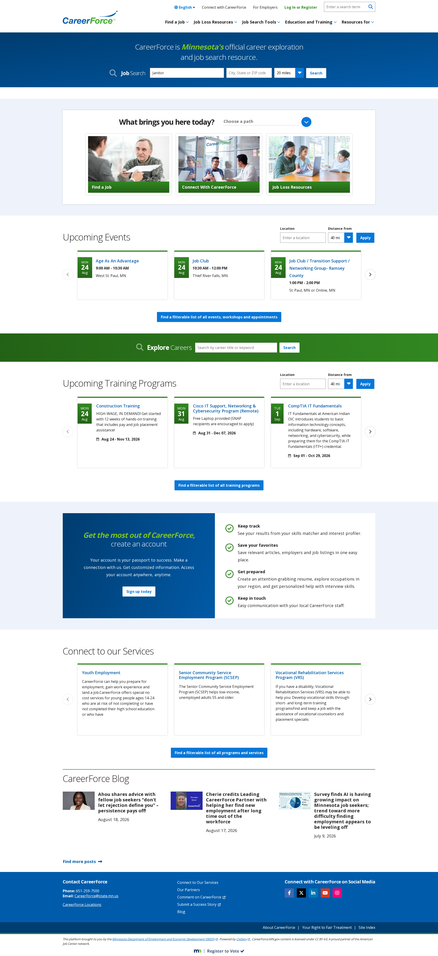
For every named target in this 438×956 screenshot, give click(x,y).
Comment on (199, 897)
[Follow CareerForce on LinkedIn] (313, 893)
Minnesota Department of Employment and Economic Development (163, 939)
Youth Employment (101, 672)
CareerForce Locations (82, 904)
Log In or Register (300, 7)
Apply (365, 237)
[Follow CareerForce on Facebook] (289, 893)
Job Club (201, 261)
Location (287, 228)
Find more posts (79, 861)
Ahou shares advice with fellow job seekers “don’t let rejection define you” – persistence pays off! (128, 802)
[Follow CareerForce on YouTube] (325, 893)
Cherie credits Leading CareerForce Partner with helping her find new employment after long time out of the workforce (236, 808)
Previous (68, 274)
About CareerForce (279, 927)
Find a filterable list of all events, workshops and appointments (219, 317)
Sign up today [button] (138, 591)
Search (316, 73)
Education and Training (308, 22)
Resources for (356, 22)
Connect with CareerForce (224, 7)
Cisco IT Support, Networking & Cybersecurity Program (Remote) (225, 408)
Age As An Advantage (117, 261)
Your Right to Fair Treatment (327, 927)
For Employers (265, 7)
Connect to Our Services (197, 882)
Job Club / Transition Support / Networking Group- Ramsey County (319, 268)
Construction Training (118, 406)
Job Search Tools (259, 22)
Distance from (340, 228)
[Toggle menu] (187, 22)
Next (370, 274)
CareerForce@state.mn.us (96, 895)
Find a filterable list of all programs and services (219, 752)
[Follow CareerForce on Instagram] (337, 893)
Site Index (367, 927)
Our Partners (188, 889)
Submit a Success (196, 904)
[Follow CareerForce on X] (301, 893)
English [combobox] (185, 7)
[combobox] (249, 73)
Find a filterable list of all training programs (219, 485)
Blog (181, 911)
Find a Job (175, 22)
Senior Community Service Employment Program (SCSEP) (209, 675)
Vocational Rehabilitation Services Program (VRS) (310, 675)
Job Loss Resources (213, 22)
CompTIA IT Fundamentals (315, 406)
